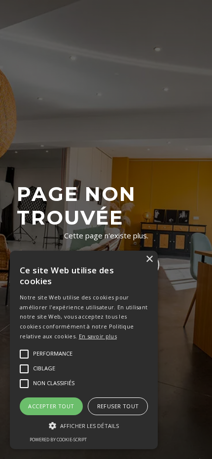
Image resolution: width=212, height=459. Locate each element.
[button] (84, 426)
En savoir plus (98, 336)
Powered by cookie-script (58, 439)
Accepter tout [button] (51, 406)
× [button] (149, 259)
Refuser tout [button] (118, 406)
